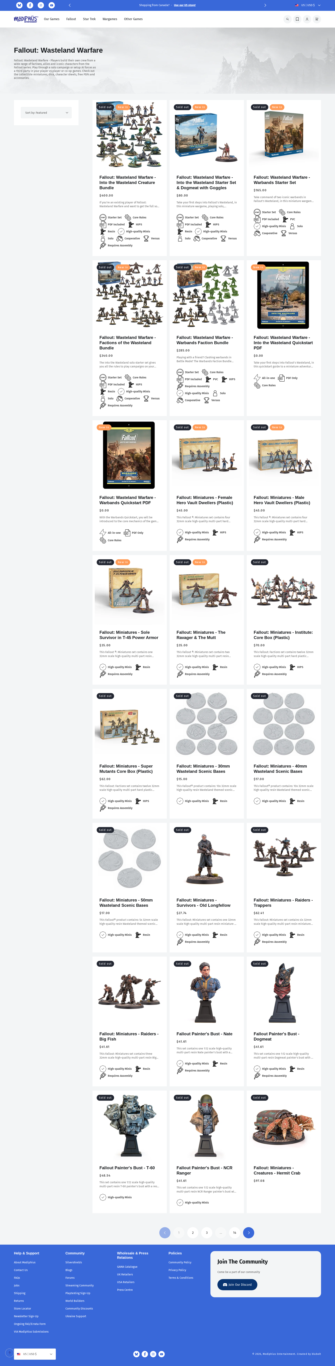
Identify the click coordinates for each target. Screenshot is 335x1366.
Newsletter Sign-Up (26, 1316)
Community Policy (180, 1262)
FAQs (17, 1277)
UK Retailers (125, 1274)
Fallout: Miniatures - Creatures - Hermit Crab (277, 1170)
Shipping (19, 1293)
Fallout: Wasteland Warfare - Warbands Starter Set (282, 180)
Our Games (51, 19)
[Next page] (248, 1232)
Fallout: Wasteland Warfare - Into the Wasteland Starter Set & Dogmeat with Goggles (206, 182)
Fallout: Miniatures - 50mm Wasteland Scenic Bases (126, 903)
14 (234, 1233)
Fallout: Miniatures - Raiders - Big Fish (129, 1036)
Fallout (71, 19)
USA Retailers (125, 1282)
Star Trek (89, 19)
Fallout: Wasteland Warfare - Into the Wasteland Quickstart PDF (283, 342)
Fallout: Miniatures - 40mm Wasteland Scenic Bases (280, 769)
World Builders (74, 1301)
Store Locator (22, 1308)
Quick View (129, 164)
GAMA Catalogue (127, 1266)
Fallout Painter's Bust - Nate (204, 1033)
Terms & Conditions (181, 1277)
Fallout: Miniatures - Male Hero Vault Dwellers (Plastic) (282, 500)
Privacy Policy (177, 1270)
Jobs (16, 1285)
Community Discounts (79, 1308)
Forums (70, 1277)
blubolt (316, 1354)
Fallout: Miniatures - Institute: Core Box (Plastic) (283, 635)
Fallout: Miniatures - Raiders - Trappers (283, 903)
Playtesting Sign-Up (77, 1293)
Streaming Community (79, 1285)
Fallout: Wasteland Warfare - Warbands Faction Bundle (205, 340)
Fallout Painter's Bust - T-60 (127, 1167)
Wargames (110, 19)
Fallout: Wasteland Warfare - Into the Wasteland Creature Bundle (127, 182)
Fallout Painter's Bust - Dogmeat (276, 1036)
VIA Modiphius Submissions (31, 1331)
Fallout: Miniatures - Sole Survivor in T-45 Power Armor (128, 635)
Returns (19, 1301)
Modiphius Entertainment (279, 1354)
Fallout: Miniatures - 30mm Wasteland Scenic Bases (203, 769)
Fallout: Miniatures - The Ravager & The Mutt (201, 635)
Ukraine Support (75, 1316)
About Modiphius (24, 1262)
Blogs (68, 1270)
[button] (69, 5)
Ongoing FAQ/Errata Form (30, 1324)
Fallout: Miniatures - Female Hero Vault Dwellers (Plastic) (205, 500)
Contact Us (21, 1270)
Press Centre (125, 1290)
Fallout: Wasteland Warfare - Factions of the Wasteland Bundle (127, 342)
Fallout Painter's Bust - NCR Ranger (204, 1170)
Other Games (133, 19)
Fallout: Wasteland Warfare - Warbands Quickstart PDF (127, 500)
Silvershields (73, 1262)
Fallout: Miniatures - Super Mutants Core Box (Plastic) (126, 769)
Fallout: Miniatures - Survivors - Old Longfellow (203, 903)
